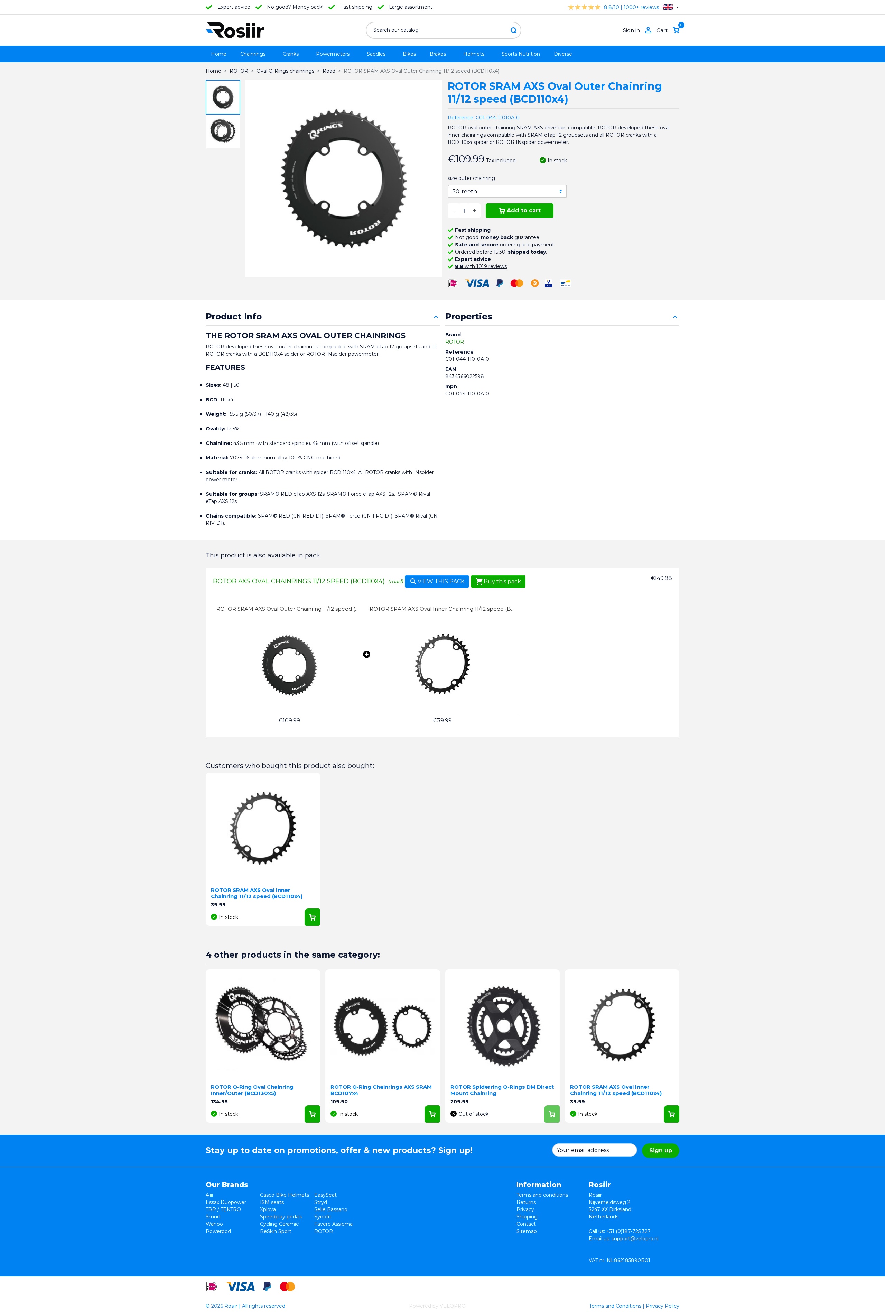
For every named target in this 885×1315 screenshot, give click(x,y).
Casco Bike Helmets (284, 1195)
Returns (526, 1202)
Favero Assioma (333, 1224)
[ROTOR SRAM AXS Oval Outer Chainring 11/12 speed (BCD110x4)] (289, 665)
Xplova (268, 1209)
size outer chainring (471, 178)
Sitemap (526, 1231)
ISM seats (272, 1202)
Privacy (525, 1209)
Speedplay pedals (281, 1217)
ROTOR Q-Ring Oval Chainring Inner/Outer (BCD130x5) (252, 1090)
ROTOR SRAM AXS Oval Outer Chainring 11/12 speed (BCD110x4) (289, 608)
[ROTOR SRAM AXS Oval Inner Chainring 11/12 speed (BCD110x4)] (442, 665)
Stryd (320, 1202)
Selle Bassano (330, 1209)
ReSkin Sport (275, 1231)
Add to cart (524, 210)
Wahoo (214, 1224)
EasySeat (325, 1195)
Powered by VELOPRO (437, 1306)
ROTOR (454, 342)
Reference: (461, 118)
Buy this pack (498, 581)
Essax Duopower (226, 1202)
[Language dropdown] (670, 7)
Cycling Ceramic (279, 1224)
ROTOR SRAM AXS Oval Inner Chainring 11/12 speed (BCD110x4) (443, 608)
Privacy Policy (662, 1306)
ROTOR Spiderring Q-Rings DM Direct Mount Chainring (502, 1090)
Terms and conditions (542, 1195)
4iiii (209, 1195)
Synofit (323, 1217)
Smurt (213, 1217)
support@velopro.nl (635, 1238)
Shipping (527, 1217)
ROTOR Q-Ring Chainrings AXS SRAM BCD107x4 (381, 1090)
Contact (526, 1224)
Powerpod (218, 1231)
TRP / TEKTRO (223, 1209)
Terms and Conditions (615, 1306)
